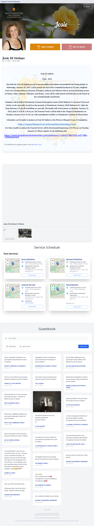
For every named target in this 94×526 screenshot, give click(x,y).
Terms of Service (52, 515)
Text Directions (32, 275)
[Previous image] (35, 402)
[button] (12, 263)
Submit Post (83, 346)
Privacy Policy (41, 515)
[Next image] (59, 402)
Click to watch (29, 303)
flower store (37, 144)
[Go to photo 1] (45, 411)
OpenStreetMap (49, 518)
